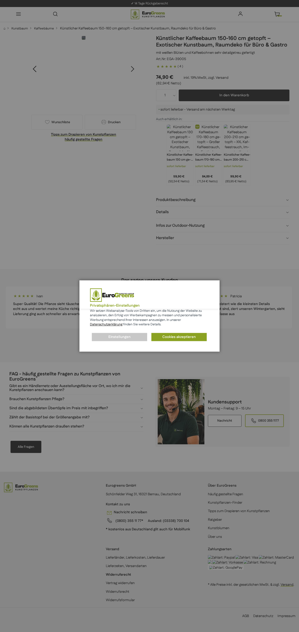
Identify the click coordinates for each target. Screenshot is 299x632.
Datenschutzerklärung (106, 324)
